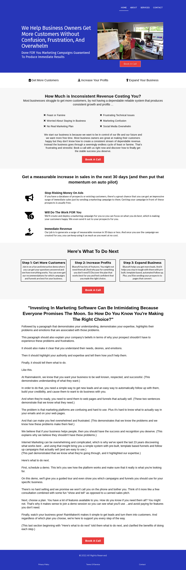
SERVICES (145, 7)
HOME (124, 7)
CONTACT (158, 7)
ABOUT (133, 7)
